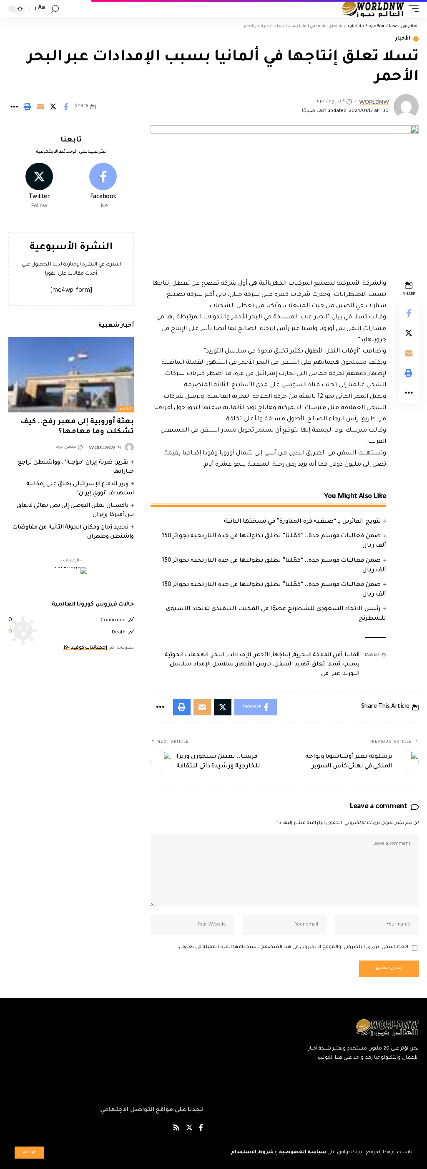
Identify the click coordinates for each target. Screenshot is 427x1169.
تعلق (318, 664)
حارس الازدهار (254, 664)
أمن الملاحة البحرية (317, 655)
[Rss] (176, 1129)
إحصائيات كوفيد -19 (85, 648)
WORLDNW (374, 102)
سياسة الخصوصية (302, 1152)
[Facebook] (103, 187)
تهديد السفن (291, 664)
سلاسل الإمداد (213, 664)
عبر (336, 674)
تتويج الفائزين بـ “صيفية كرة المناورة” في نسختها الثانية (302, 522)
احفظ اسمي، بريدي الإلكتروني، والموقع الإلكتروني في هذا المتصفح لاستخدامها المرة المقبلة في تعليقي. (293, 947)
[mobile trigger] (411, 8)
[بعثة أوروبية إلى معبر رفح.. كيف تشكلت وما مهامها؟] (71, 374)
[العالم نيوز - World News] (373, 8)
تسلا (334, 664)
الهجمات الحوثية (187, 655)
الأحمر (262, 655)
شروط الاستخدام (252, 1152)
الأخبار (402, 39)
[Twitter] (39, 187)
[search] (55, 8)
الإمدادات (239, 655)
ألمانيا (351, 655)
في (325, 674)
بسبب (351, 664)
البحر (217, 655)
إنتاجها (281, 655)
